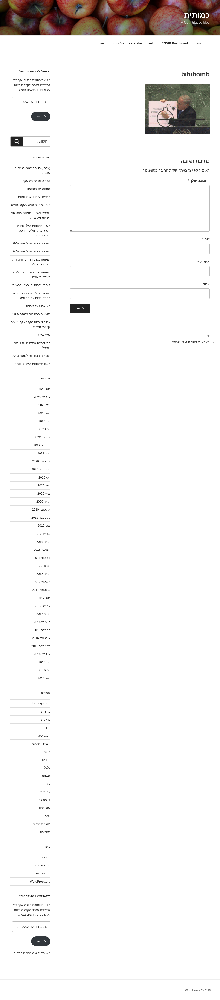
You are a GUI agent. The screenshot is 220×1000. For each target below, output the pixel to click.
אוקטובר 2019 (41, 509)
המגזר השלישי (41, 743)
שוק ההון (44, 807)
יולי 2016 (44, 662)
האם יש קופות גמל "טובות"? (32, 364)
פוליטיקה (44, 800)
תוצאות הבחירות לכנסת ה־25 (31, 243)
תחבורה (45, 832)
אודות (100, 43)
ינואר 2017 (43, 614)
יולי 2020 (44, 477)
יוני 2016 (44, 670)
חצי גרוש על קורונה (38, 306)
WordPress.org (40, 881)
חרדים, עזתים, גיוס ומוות (34, 196)
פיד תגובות (43, 873)
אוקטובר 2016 (41, 638)
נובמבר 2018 (42, 557)
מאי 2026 (44, 389)
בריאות (45, 719)
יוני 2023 (44, 429)
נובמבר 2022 (42, 445)
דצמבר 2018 (42, 549)
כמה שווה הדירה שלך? (35, 181)
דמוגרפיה (44, 735)
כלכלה (46, 767)
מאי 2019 (44, 525)
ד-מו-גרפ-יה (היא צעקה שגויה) (30, 205)
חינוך (47, 751)
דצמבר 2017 (42, 582)
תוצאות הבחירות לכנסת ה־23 (31, 314)
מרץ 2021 (43, 453)
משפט (46, 775)
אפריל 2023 (42, 437)
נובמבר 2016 (42, 630)
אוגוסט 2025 (42, 397)
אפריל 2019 (42, 533)
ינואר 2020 (43, 501)
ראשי (199, 43)
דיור (47, 727)
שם (206, 239)
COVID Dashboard (175, 43)
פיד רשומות (42, 865)
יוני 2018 (44, 565)
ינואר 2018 (43, 573)
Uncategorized (40, 703)
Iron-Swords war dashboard (133, 43)
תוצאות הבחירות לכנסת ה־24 (31, 251)
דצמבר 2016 (42, 622)
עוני (48, 783)
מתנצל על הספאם (38, 189)
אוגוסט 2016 (42, 654)
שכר (47, 816)
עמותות (45, 792)
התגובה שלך (199, 181)
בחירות (45, 711)
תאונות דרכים (41, 824)
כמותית (197, 15)
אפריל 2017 (42, 606)
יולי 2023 (44, 421)
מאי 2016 (44, 678)
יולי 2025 (44, 405)
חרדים (46, 759)
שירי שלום (43, 335)
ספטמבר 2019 (40, 517)
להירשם (41, 116)
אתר (206, 284)
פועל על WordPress (198, 990)
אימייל (203, 262)
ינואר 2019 (43, 541)
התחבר (45, 857)
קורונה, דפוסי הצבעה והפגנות (31, 285)
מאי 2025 (44, 413)
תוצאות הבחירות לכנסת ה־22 (31, 355)
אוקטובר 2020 (41, 461)
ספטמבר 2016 (40, 646)
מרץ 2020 (43, 493)
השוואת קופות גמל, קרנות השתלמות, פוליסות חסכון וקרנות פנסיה (33, 230)
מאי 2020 (44, 485)
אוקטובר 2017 (41, 589)
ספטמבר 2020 (40, 469)
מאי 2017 (44, 598)
